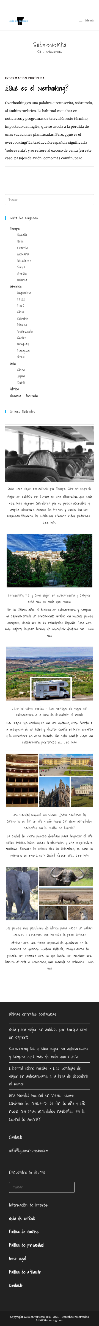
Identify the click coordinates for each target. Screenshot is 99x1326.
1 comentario (20, 172)
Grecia (22, 273)
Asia (13, 363)
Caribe (22, 338)
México (22, 325)
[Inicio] (39, 52)
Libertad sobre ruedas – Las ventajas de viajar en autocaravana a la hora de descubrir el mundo (49, 1076)
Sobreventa (54, 52)
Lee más (49, 522)
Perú (20, 305)
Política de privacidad (26, 1245)
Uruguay (23, 344)
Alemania (23, 254)
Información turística (25, 78)
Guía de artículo (22, 1218)
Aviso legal (17, 1258)
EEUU (20, 299)
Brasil (21, 357)
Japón (21, 376)
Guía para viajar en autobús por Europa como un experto (49, 488)
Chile (20, 312)
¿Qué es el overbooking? (37, 88)
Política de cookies (23, 1231)
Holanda (22, 280)
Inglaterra (24, 260)
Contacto (16, 1285)
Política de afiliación (25, 1271)
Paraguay (24, 350)
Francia (22, 248)
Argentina (24, 293)
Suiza (21, 267)
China (21, 370)
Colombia (22, 318)
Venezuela (25, 331)
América (15, 286)
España (22, 235)
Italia (20, 241)
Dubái (21, 383)
